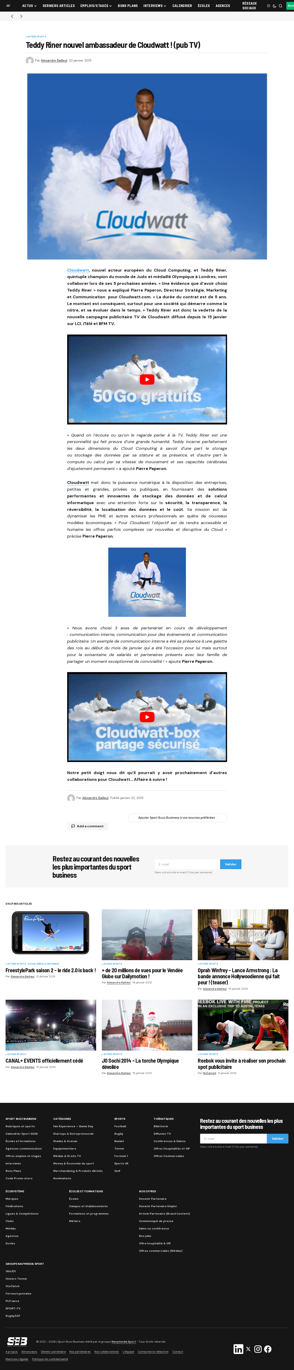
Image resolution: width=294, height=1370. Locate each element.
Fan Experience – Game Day (73, 1126)
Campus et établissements (88, 1206)
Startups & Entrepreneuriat (73, 1134)
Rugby (118, 1134)
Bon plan (145, 1236)
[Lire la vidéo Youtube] (147, 379)
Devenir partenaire (53, 1352)
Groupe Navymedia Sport (25, 1264)
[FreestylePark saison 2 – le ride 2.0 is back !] (51, 934)
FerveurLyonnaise (18, 1293)
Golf (117, 1171)
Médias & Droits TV (67, 1156)
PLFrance (12, 1301)
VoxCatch (13, 1286)
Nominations (62, 1178)
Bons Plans (13, 1171)
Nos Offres (147, 1191)
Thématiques (163, 1119)
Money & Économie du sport (73, 1163)
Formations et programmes (89, 1214)
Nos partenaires (80, 1352)
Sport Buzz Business (21, 1119)
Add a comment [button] (90, 826)
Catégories (62, 1119)
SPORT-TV (13, 1308)
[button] (8, 6)
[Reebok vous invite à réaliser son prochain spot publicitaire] (243, 1025)
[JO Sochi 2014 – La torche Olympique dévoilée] (147, 1025)
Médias (11, 1228)
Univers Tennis (16, 1279)
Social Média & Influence (43, 964)
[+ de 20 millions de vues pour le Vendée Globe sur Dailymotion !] (147, 934)
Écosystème (15, 1191)
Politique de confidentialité (50, 1359)
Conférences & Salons (170, 1141)
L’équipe (128, 1352)
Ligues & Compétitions (22, 1214)
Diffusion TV (162, 1134)
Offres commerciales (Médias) (160, 1251)
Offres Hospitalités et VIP (172, 1148)
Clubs (10, 1221)
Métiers (74, 1221)
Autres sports (36, 37)
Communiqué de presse (156, 1221)
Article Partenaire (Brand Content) (164, 1214)
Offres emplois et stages (23, 1156)
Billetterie (161, 1126)
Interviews (13, 1163)
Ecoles (10, 1243)
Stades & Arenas (65, 1141)
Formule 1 (121, 1156)
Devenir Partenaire (153, 1199)
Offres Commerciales (169, 1156)
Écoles (74, 1199)
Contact (177, 1352)
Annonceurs (29, 1352)
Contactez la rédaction (153, 1352)
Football (120, 1126)
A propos (12, 1352)
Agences (12, 1236)
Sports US (121, 1163)
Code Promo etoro (19, 1178)
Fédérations (14, 1206)
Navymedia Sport (124, 1342)
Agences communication (24, 1148)
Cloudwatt (78, 270)
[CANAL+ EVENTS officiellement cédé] (51, 1025)
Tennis (119, 1148)
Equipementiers (64, 1148)
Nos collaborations (106, 1352)
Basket (119, 1141)
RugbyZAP (13, 1316)
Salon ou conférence (154, 1228)
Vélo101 (11, 1271)
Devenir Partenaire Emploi (158, 1206)
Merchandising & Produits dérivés (78, 1171)
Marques (12, 1199)
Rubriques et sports (20, 1126)
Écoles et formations (21, 1141)
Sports (120, 1119)
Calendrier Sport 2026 (22, 1134)
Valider (231, 864)
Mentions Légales (17, 1359)
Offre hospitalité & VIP (155, 1243)
